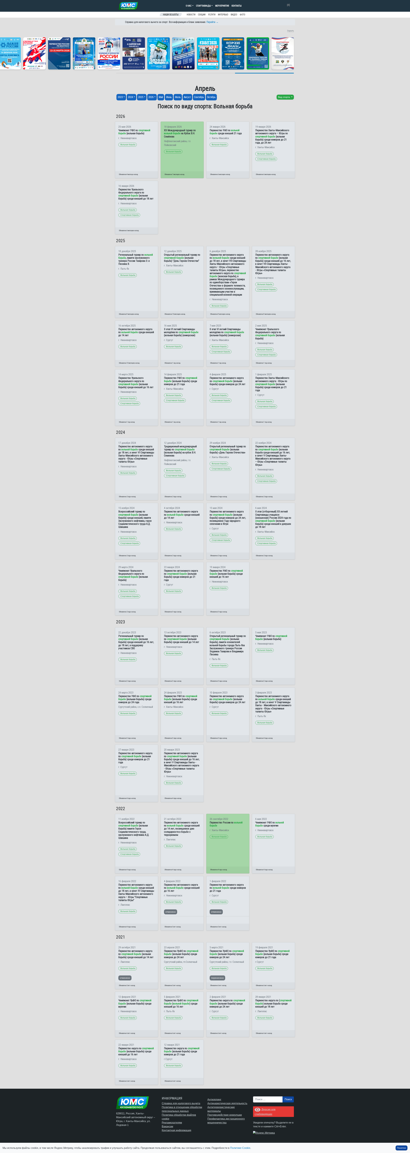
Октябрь (211, 97)
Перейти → (212, 22)
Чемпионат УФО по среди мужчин (269, 824)
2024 (130, 97)
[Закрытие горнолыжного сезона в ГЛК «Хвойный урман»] (158, 53)
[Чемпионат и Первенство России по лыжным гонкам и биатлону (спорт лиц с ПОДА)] (109, 53)
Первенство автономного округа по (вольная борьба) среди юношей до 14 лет (181, 639)
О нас (189, 5)
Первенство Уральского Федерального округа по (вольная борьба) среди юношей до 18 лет (135, 194)
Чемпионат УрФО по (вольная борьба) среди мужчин (134, 1003)
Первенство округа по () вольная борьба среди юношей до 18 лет (273, 1003)
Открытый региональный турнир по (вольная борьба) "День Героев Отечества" (182, 257)
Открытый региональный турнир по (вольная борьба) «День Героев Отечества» (228, 449)
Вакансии (167, 1126)
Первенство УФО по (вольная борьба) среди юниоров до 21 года (180, 381)
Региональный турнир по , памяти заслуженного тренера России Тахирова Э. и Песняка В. (135, 259)
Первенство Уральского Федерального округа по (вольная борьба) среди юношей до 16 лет (135, 382)
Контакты (237, 5)
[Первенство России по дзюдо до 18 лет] (34, 53)
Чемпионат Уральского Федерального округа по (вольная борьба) (270, 334)
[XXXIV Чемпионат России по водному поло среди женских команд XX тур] (84, 53)
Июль (178, 97)
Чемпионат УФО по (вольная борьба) (134, 132)
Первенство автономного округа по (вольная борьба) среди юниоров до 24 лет (227, 381)
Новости (191, 14)
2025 (140, 97)
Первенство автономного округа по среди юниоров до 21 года (228, 887)
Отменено (170, 911)
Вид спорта (284, 97)
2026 (151, 97)
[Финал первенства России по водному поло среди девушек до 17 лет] (183, 53)
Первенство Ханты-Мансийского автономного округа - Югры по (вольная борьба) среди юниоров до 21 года (272, 384)
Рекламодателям (172, 1122)
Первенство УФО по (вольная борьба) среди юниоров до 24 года (135, 699)
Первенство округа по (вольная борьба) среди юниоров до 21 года (181, 1051)
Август (187, 97)
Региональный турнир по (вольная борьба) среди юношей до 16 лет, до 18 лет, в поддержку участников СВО (136, 642)
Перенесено (217, 978)
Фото (242, 14)
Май (161, 97)
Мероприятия (222, 5)
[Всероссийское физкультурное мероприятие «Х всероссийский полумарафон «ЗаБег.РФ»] (208, 53)
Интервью (223, 14)
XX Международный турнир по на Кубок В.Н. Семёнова (180, 133)
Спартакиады (203, 5)
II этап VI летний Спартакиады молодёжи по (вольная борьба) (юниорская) (181, 332)
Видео (234, 14)
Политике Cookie (240, 1148)
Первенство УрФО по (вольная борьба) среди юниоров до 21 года (272, 954)
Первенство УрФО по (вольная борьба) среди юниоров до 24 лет (181, 954)
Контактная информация (176, 1130)
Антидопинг (214, 1099)
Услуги (211, 14)
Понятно (401, 1148)
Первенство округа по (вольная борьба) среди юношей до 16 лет (136, 1051)
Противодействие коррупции (224, 1115)
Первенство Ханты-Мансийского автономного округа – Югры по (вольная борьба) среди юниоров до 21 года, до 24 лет (272, 136)
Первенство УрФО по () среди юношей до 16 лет (181, 1003)
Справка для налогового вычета (181, 1103)
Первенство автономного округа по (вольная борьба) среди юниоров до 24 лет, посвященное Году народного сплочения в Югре (228, 517)
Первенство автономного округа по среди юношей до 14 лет (136, 332)
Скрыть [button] (290, 31)
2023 (120, 97)
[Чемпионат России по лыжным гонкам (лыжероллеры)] (258, 53)
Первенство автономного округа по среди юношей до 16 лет (182, 887)
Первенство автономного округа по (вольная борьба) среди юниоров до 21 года (181, 575)
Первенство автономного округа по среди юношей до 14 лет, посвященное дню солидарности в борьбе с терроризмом (182, 828)
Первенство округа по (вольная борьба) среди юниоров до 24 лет (227, 1003)
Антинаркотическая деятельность (227, 1103)
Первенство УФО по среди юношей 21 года (226, 132)
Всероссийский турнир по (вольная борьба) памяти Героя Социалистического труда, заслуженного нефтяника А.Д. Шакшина (133, 830)
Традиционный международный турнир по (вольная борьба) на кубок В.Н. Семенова (180, 451)
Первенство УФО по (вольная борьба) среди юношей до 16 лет (226, 573)
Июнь (169, 97)
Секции (201, 14)
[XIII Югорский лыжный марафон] (134, 53)
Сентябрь (199, 97)
